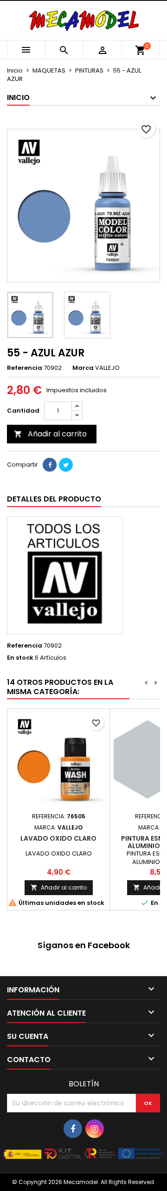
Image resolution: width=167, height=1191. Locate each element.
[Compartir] (50, 465)
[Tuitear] (66, 465)
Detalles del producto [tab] (54, 499)
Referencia (24, 368)
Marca (83, 368)
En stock (20, 658)
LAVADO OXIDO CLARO (58, 838)
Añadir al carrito (50, 433)
